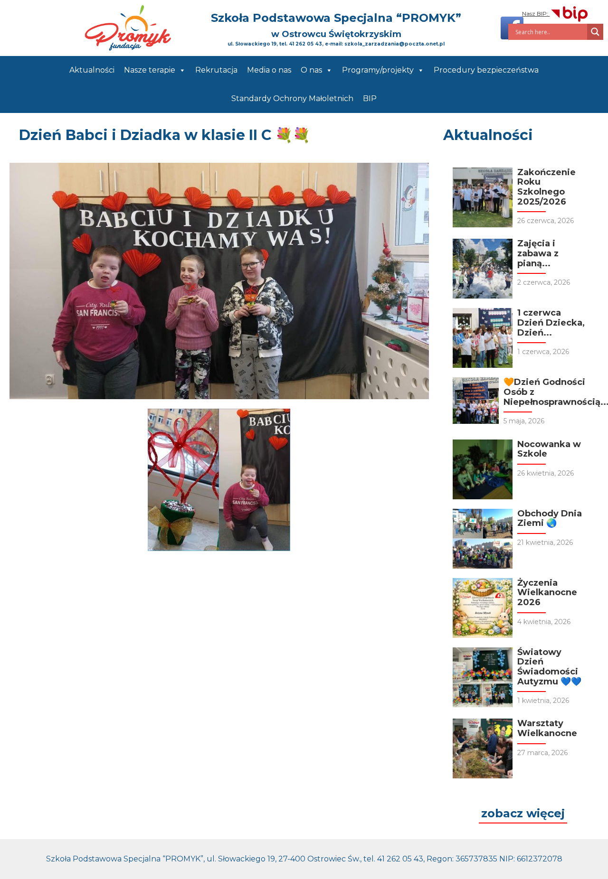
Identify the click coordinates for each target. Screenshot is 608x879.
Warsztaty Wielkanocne (547, 728)
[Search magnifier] (595, 32)
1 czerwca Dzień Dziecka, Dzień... (551, 322)
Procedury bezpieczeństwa (486, 70)
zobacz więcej (523, 813)
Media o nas (269, 70)
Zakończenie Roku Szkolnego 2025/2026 (546, 187)
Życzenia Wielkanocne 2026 (547, 593)
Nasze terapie (149, 70)
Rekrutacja (216, 70)
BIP (370, 98)
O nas (311, 70)
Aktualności (91, 70)
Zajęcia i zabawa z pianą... (538, 253)
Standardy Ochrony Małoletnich (292, 98)
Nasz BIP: (536, 13)
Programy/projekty (378, 70)
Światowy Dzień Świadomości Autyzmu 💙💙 (549, 667)
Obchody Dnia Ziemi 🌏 (549, 518)
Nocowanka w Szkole (549, 449)
